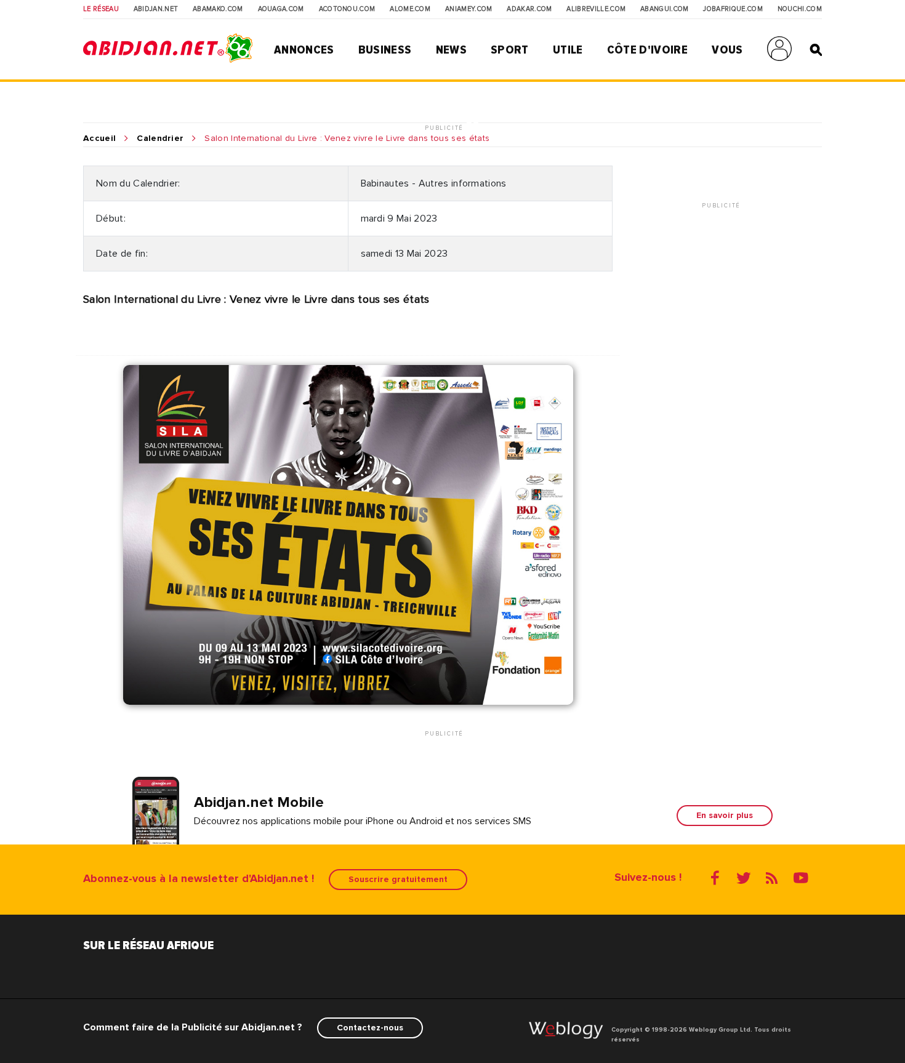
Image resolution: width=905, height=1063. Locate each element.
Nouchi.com (800, 9)
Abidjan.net (156, 9)
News (451, 49)
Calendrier (160, 138)
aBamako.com (218, 9)
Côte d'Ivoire (647, 49)
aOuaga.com (281, 9)
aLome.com (410, 9)
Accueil (99, 138)
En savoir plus (724, 815)
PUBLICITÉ (445, 128)
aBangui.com (664, 9)
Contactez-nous (370, 1027)
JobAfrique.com (732, 9)
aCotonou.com (347, 9)
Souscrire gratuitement (398, 879)
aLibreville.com (595, 9)
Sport (510, 49)
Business (385, 49)
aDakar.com (529, 9)
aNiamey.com (469, 9)
